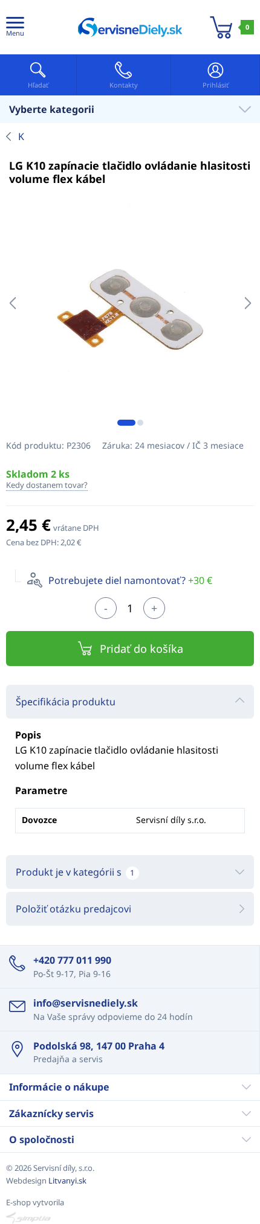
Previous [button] (12, 303)
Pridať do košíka (141, 648)
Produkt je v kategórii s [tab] (75, 872)
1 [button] (126, 423)
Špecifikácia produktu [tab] (65, 701)
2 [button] (140, 423)
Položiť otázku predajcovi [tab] (73, 908)
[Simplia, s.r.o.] (130, 1218)
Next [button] (247, 303)
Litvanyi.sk (67, 1180)
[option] (130, 303)
